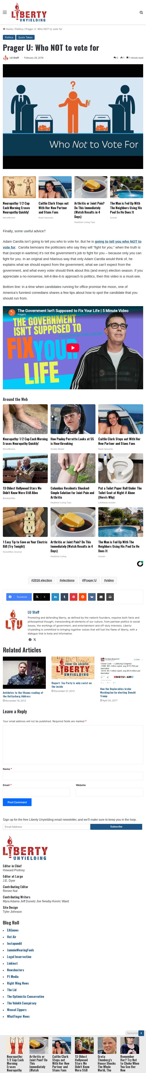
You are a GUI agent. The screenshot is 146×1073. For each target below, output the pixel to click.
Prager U (90, 580)
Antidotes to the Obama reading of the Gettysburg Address (23, 694)
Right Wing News (18, 983)
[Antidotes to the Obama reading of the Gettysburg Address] (24, 673)
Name (7, 768)
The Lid (11, 989)
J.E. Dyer (9, 880)
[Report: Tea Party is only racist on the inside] (73, 668)
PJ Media (12, 976)
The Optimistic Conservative (25, 996)
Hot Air (11, 936)
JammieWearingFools (20, 950)
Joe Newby (44, 901)
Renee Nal (10, 890)
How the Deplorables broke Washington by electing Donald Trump (118, 692)
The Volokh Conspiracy (21, 1003)
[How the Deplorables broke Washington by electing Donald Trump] (121, 671)
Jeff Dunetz (28, 901)
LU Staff (14, 57)
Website (81, 785)
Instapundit (14, 943)
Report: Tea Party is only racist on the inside (72, 684)
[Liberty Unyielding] (29, 12)
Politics (19, 29)
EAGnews (13, 930)
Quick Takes (25, 37)
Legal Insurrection (19, 956)
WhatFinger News (18, 1016)
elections (68, 580)
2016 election (42, 580)
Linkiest (12, 963)
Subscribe (116, 826)
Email (7, 785)
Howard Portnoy (14, 870)
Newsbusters (15, 969)
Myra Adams (11, 901)
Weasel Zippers (17, 1009)
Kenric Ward (60, 901)
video (110, 580)
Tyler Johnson (12, 911)
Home (9, 29)
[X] (34, 639)
